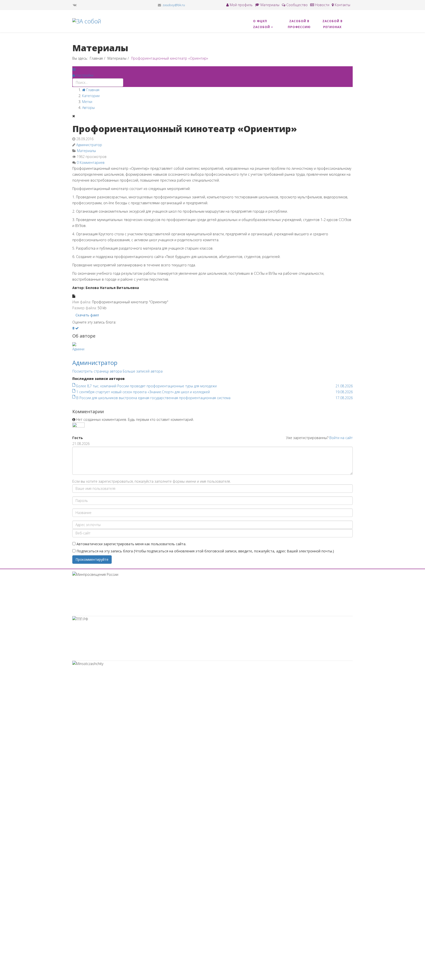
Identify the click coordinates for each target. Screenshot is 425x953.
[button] (83, 75)
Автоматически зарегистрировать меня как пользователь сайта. (131, 544)
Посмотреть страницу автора (97, 371)
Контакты (342, 4)
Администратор (89, 144)
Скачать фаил (87, 315)
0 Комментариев (91, 162)
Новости (321, 4)
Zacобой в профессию (299, 24)
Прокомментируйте (92, 559)
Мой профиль (241, 4)
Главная (96, 58)
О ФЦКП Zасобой (261, 24)
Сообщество (296, 4)
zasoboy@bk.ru (174, 5)
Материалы (269, 4)
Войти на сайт (341, 437)
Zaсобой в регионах (332, 24)
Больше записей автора (143, 371)
